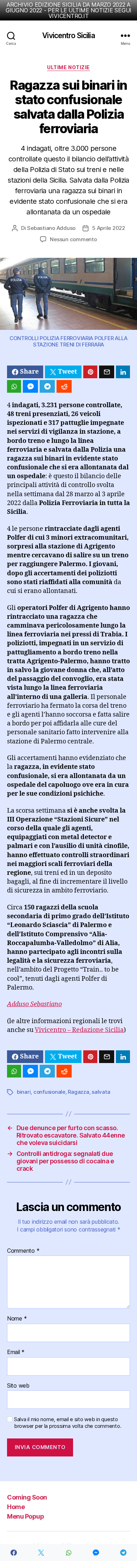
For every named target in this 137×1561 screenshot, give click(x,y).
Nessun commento (73, 239)
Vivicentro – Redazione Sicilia (79, 1030)
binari (24, 1091)
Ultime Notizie (68, 67)
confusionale (49, 1091)
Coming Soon (27, 1497)
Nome (17, 1319)
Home (16, 1506)
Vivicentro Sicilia (68, 35)
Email (16, 1352)
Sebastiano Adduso (51, 228)
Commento (23, 1251)
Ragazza (78, 1091)
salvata (101, 1091)
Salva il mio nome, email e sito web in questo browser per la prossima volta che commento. (67, 1422)
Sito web (18, 1386)
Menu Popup (25, 1516)
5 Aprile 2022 (108, 228)
